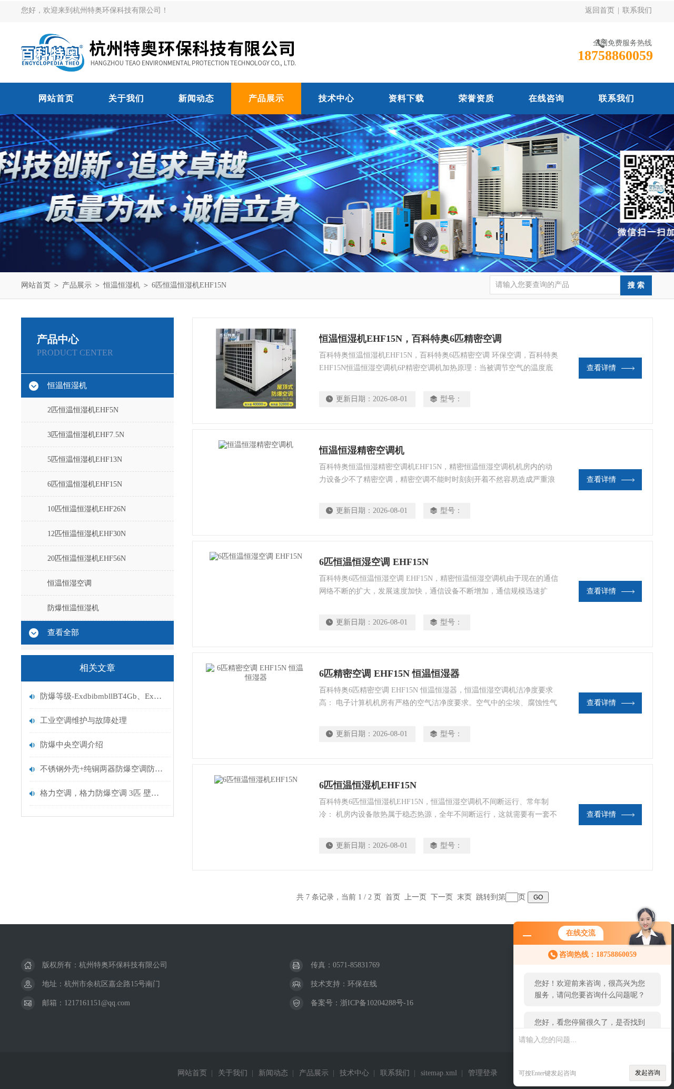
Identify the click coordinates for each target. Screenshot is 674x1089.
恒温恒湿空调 (69, 583)
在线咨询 (546, 98)
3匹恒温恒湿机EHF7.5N (85, 435)
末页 (464, 897)
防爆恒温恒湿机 (73, 608)
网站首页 (56, 98)
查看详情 (601, 368)
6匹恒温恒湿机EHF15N (189, 285)
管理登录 (483, 1073)
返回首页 (599, 10)
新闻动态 (196, 98)
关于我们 (126, 98)
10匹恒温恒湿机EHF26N (86, 509)
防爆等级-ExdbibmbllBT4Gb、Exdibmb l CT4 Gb (102, 696)
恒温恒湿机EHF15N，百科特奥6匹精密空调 (410, 338)
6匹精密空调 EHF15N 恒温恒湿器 (389, 673)
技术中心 (336, 98)
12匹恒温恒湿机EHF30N (86, 534)
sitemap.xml (439, 1073)
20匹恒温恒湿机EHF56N (86, 558)
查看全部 (63, 632)
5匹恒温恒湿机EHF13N (84, 459)
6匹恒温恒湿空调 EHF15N (374, 562)
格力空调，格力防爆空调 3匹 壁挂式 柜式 (102, 793)
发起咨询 (647, 1072)
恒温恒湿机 (121, 285)
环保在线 (362, 984)
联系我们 (637, 10)
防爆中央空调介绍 (71, 744)
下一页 (442, 897)
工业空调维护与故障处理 (83, 720)
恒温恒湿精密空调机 (361, 450)
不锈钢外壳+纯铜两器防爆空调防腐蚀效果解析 (102, 769)
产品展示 (266, 98)
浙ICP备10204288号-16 (376, 1003)
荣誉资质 (476, 98)
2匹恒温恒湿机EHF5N (82, 410)
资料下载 (406, 98)
